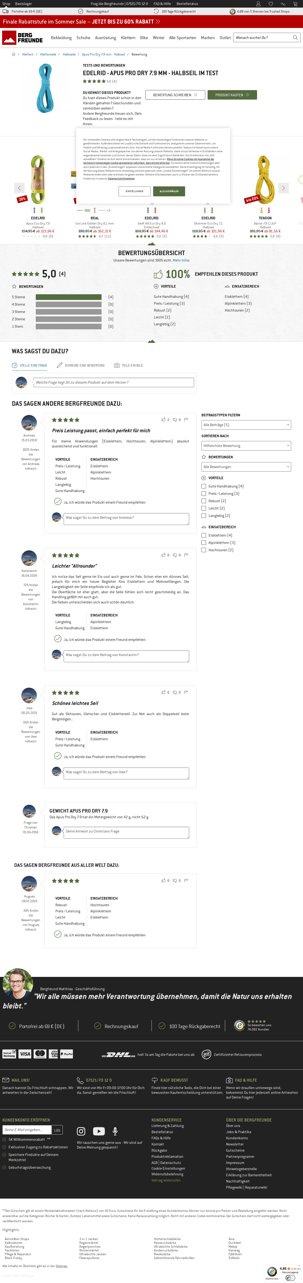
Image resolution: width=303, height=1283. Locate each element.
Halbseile (69, 54)
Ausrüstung (105, 37)
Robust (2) (163, 310)
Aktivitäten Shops (17, 1239)
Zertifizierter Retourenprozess (238, 1054)
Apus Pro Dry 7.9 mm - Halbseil (103, 54)
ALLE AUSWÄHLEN (169, 191)
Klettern (128, 37)
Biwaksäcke (162, 1254)
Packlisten (12, 1250)
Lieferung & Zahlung (168, 1125)
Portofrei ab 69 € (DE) (27, 11)
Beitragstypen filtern (220, 415)
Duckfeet (234, 1243)
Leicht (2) (162, 317)
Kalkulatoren (13, 1243)
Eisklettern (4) (237, 296)
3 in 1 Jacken (88, 1239)
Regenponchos (89, 1246)
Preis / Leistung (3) (169, 303)
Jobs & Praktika (238, 1132)
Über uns (233, 1125)
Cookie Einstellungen (168, 1168)
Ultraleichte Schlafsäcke (170, 1246)
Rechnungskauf (97, 11)
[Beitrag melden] (186, 420)
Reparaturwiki (256, 1187)
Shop (6, 3)
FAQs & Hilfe (161, 1138)
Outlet (225, 37)
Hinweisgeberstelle (241, 1169)
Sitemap (61, 1266)
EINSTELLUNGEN (134, 191)
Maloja (232, 1246)
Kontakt (158, 1144)
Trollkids (234, 1258)
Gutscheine (235, 1150)
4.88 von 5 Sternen (263, 11)
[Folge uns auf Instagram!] (84, 1132)
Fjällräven (235, 1254)
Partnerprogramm (240, 1156)
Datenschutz (170, 1162)
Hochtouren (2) (237, 310)
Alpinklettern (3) (238, 303)
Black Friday (13, 1258)
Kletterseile (48, 54)
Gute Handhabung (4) (171, 296)
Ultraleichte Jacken (92, 1254)
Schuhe (83, 37)
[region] (153, 166)
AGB (155, 1162)
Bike (144, 37)
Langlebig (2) (165, 324)
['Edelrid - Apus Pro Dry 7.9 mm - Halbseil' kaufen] (44, 88)
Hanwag (234, 1250)
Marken (208, 37)
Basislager (23, 3)
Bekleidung (61, 37)
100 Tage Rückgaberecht (179, 11)
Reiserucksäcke (165, 1243)
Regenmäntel (88, 1243)
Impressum (235, 1162)
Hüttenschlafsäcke (167, 1239)
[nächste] (283, 188)
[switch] (290, 1278)
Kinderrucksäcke (166, 1250)
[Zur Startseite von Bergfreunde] (24, 37)
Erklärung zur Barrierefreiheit (249, 1175)
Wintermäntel (88, 1250)
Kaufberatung (14, 1246)
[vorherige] (19, 188)
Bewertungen (220, 457)
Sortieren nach (215, 435)
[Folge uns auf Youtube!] (102, 1132)
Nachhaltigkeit (238, 1181)
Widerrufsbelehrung (167, 1174)
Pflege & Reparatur (18, 1254)
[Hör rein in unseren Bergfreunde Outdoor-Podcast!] (119, 1132)
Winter (159, 37)
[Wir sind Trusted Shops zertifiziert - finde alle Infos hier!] (240, 1026)
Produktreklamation (167, 1156)
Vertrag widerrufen (166, 1180)
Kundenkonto (237, 1138)
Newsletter (235, 1144)
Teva (231, 1239)
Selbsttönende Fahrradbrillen (174, 1258)
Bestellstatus (162, 1132)
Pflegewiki (234, 1187)
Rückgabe (159, 1150)
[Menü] (299, 1267)
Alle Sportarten (182, 37)
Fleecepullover (89, 1258)
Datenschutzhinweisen (121, 178)
